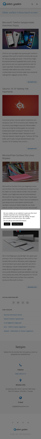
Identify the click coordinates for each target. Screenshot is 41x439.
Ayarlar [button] (7, 224)
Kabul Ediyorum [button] (17, 224)
